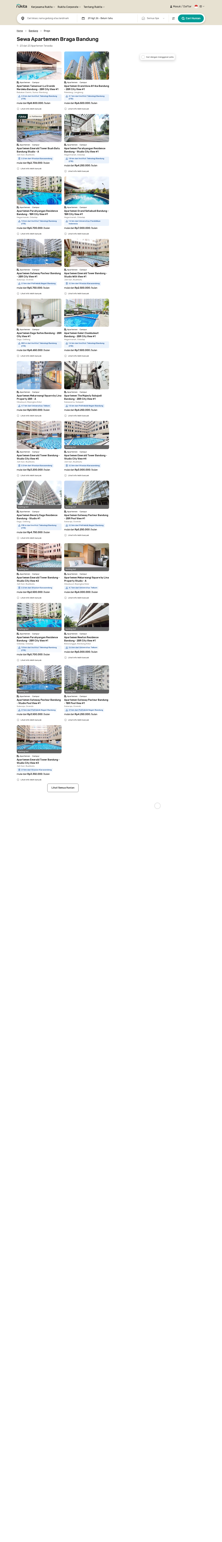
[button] (181, 6)
